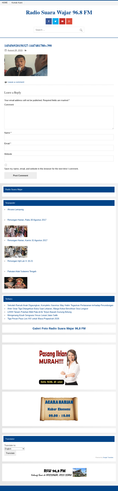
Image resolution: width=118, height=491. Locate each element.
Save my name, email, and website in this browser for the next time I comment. (41, 169)
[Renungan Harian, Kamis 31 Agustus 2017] (15, 257)
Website (8, 154)
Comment (9, 105)
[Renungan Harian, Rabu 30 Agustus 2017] (15, 237)
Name (8, 133)
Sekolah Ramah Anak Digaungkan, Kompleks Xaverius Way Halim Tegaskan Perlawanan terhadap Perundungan (60, 305)
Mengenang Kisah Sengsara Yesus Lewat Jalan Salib (33, 315)
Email (7, 143)
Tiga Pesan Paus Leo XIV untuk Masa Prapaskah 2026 (33, 318)
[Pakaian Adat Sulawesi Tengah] (15, 288)
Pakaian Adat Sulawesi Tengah (21, 271)
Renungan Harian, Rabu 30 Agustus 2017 (26, 220)
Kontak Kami (17, 3)
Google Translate (108, 457)
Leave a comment (16, 82)
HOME (5, 3)
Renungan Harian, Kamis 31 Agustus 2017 (27, 240)
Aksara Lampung (15, 209)
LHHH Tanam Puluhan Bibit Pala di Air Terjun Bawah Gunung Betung (39, 312)
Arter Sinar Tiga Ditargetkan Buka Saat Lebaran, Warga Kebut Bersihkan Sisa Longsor (47, 308)
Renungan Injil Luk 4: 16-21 (20, 261)
